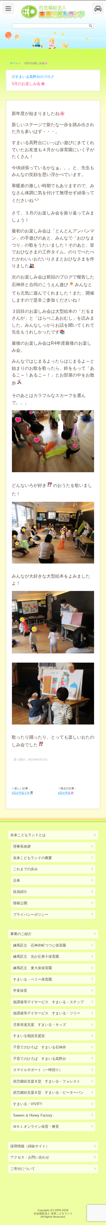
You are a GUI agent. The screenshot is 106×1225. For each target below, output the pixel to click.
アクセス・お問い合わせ (29, 1157)
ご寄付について (22, 1169)
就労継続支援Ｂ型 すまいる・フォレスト (46, 1081)
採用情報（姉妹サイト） (29, 1146)
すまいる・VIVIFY (27, 1104)
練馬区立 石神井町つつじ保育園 (39, 945)
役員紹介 (20, 892)
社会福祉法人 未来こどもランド (53, 1213)
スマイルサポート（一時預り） (38, 1070)
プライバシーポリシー (30, 914)
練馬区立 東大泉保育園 (32, 968)
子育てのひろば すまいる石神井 (39, 1047)
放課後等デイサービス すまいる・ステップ (48, 1002)
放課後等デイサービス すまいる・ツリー (46, 1013)
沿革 (16, 880)
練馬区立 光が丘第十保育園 (36, 956)
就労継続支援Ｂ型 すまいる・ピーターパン (48, 1092)
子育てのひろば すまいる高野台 (39, 1059)
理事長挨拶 (22, 846)
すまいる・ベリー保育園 (32, 979)
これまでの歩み (25, 869)
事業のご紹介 (21, 934)
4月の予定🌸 (66, 792)
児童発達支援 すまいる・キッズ (39, 1025)
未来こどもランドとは (28, 835)
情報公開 (20, 903)
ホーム (14, 63)
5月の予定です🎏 (22, 792)
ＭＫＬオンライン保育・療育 (36, 1126)
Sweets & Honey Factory (32, 1115)
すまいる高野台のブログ (34, 77)
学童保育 (20, 991)
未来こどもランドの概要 (32, 858)
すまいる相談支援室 (29, 1036)
